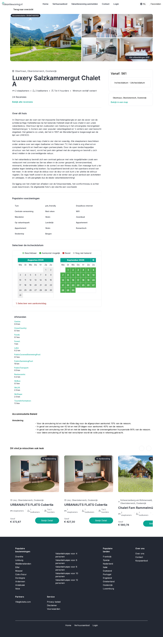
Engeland (107, 578)
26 (88, 285)
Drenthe (19, 556)
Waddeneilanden (23, 563)
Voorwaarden (53, 609)
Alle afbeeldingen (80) (139, 57)
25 (83, 285)
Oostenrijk (51, 71)
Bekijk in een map (119, 102)
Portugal (107, 574)
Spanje (106, 560)
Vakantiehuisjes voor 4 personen (66, 555)
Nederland (108, 563)
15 (68, 280)
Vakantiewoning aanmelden (84, 4)
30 (73, 290)
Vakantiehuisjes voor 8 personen (66, 568)
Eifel (17, 567)
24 (78, 285)
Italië (105, 567)
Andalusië (20, 585)
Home (45, 4)
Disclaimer (52, 605)
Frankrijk (107, 556)
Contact (105, 4)
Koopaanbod (141, 560)
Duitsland (107, 571)
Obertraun (20, 71)
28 (63, 290)
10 (78, 275)
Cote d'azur (21, 574)
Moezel (18, 571)
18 (83, 280)
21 (63, 285)
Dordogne (20, 578)
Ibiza (17, 588)
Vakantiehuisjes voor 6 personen (66, 561)
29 (68, 290)
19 (88, 280)
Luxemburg (108, 588)
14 (63, 280)
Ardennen (20, 581)
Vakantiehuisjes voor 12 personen (66, 581)
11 (83, 275)
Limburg (19, 560)
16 (73, 280)
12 (88, 275)
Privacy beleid (53, 602)
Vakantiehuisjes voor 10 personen (66, 575)
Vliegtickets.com (23, 602)
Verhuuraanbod (59, 4)
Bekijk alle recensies (22, 102)
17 (78, 280)
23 (73, 285)
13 (93, 275)
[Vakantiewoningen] (12, 4)
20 (93, 280)
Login (116, 4)
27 (93, 285)
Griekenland (108, 581)
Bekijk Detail (47, 520)
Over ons (139, 553)
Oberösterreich (35, 71)
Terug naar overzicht (23, 9)
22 (68, 285)
